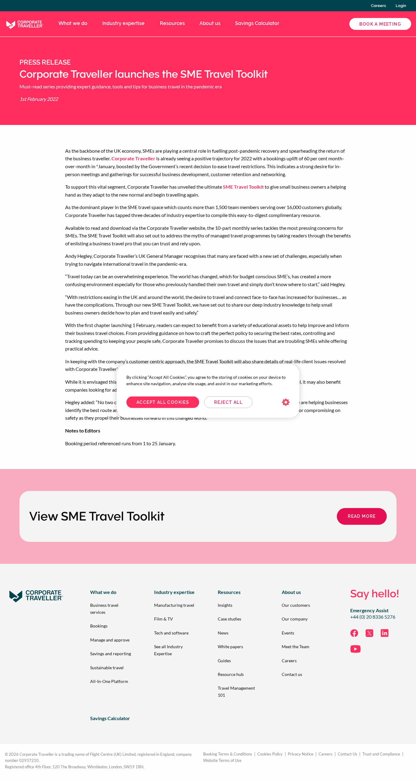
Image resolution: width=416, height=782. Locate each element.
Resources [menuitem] (172, 23)
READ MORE (362, 516)
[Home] (24, 23)
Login (401, 5)
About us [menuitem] (209, 23)
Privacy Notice (300, 754)
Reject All (228, 402)
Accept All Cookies (162, 402)
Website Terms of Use (222, 760)
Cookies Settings (286, 402)
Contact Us (347, 754)
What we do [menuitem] (72, 23)
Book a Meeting (380, 24)
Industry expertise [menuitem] (123, 23)
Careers (378, 5)
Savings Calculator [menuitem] (257, 23)
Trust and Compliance (381, 754)
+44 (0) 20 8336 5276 (372, 616)
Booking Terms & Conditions (227, 754)
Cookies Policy (270, 754)
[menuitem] (112, 608)
